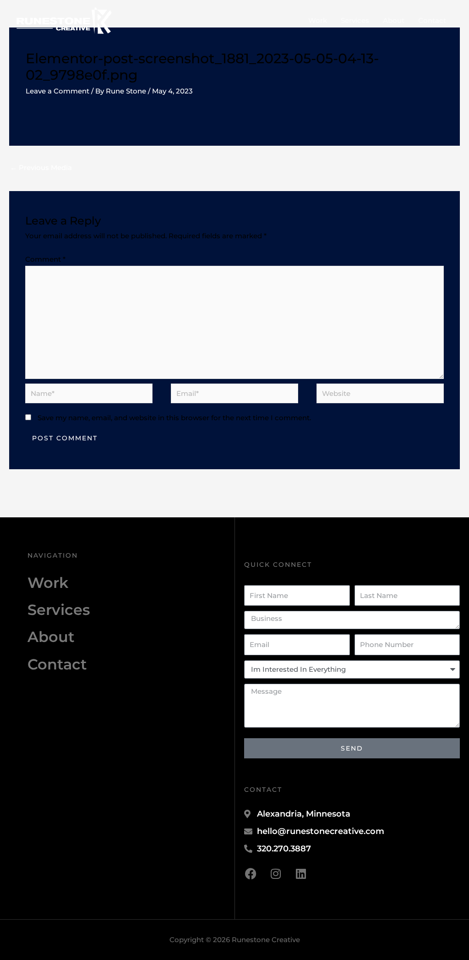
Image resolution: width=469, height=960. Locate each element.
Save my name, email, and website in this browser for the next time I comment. (174, 417)
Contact (432, 20)
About (393, 20)
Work (317, 20)
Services (355, 20)
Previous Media (41, 167)
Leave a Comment (57, 91)
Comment (45, 259)
